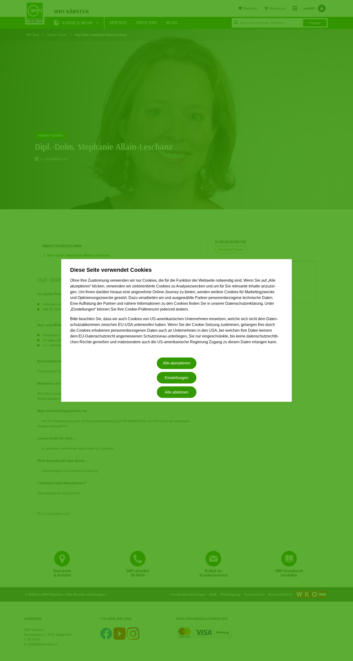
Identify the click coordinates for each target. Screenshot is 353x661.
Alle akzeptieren (176, 363)
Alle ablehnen (177, 392)
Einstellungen (176, 378)
